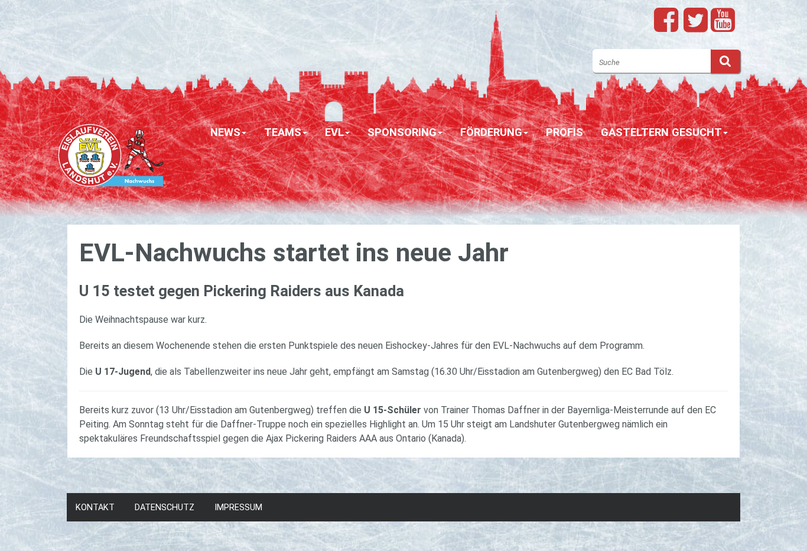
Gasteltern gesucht (661, 132)
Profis (564, 132)
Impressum (238, 508)
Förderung (491, 132)
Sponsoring (402, 132)
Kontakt (95, 508)
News (225, 132)
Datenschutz (164, 508)
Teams (282, 132)
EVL (334, 132)
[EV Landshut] (111, 150)
